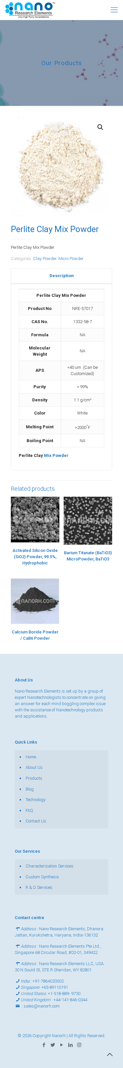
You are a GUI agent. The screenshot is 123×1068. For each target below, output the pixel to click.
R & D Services (39, 887)
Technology (36, 799)
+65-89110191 (54, 987)
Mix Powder (56, 455)
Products (34, 778)
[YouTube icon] (61, 1045)
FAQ (29, 810)
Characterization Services (49, 866)
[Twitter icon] (52, 1045)
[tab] (61, 276)
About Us (34, 767)
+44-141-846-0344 (70, 999)
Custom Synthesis (42, 876)
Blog (30, 789)
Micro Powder (71, 258)
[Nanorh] (30, 10)
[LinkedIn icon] (70, 1045)
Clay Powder (44, 258)
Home (31, 756)
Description (62, 275)
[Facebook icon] (43, 1045)
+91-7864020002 (48, 981)
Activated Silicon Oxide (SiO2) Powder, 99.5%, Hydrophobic (35, 556)
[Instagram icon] (79, 1045)
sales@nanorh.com (42, 1006)
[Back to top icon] (109, 1054)
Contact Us (36, 821)
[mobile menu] (114, 9)
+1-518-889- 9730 (64, 993)
